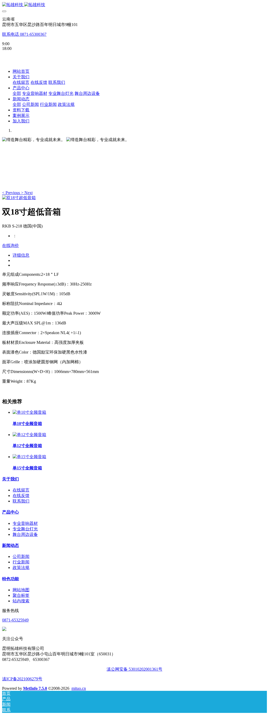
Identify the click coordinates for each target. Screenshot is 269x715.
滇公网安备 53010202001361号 (134, 669)
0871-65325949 (15, 620)
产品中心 (10, 512)
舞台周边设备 (25, 534)
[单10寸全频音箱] (29, 412)
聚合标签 (21, 595)
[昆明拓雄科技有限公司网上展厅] (134, 5)
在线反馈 (21, 495)
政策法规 (21, 567)
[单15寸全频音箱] (29, 456)
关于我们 (10, 479)
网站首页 (21, 71)
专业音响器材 (25, 523)
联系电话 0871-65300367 (24, 34)
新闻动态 (10, 545)
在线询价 (10, 245)
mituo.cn (78, 688)
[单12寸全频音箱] (29, 434)
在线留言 (21, 490)
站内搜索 (21, 601)
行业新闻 (21, 562)
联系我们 (21, 501)
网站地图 (21, 590)
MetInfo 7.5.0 (35, 688)
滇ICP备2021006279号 (22, 679)
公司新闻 (21, 556)
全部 (17, 93)
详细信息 (21, 255)
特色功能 (10, 579)
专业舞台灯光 (25, 529)
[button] (11, 192)
